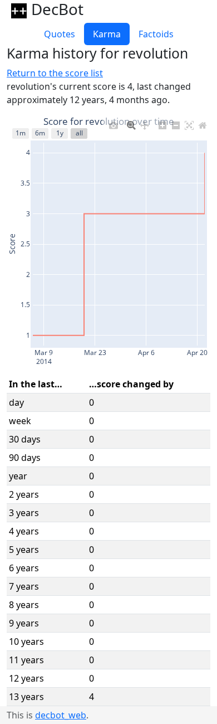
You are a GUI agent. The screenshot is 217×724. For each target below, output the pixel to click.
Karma (107, 34)
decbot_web (60, 715)
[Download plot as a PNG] (113, 122)
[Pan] (144, 122)
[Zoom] (131, 122)
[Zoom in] (162, 122)
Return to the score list (55, 73)
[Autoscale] (189, 122)
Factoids (156, 34)
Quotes (59, 34)
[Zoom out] (176, 122)
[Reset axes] (202, 122)
